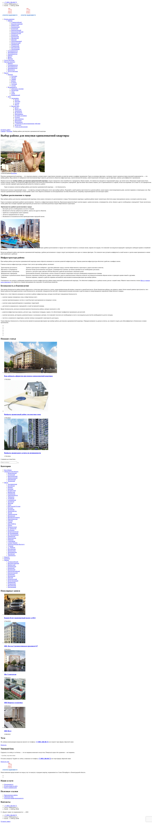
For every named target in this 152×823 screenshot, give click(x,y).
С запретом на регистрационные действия (27, 123)
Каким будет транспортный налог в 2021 (20, 618)
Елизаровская (12, 500)
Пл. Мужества (12, 528)
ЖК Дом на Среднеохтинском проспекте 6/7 (21, 646)
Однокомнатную (13, 51)
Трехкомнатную (12, 54)
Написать (3, 745)
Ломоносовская (12, 514)
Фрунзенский (15, 47)
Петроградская (12, 527)
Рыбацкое (11, 539)
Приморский (15, 44)
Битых (17, 107)
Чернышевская (12, 552)
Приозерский (12, 479)
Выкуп (6, 73)
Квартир (10, 74)
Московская (11, 516)
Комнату (10, 63)
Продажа (17, 101)
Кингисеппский (12, 476)
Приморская (11, 536)
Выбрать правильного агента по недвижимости (22, 453)
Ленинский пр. (12, 511)
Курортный (14, 28)
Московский (15, 38)
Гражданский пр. (13, 495)
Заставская (11, 501)
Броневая (10, 489)
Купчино (10, 508)
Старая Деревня (12, 543)
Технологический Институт (16, 544)
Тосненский (11, 481)
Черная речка (12, 550)
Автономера (15, 98)
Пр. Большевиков (13, 533)
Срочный (14, 84)
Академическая (12, 484)
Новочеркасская (12, 519)
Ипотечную (11, 70)
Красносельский (16, 30)
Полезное (14, 173)
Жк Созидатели (10, 674)
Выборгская (11, 492)
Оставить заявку (6, 129)
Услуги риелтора (13, 71)
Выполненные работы (11, 795)
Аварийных (18, 111)
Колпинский (15, 36)
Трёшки (13, 79)
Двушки (13, 77)
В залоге (13, 82)
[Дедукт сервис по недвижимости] (19, 16)
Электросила (11, 555)
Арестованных (19, 119)
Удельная (10, 546)
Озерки (10, 522)
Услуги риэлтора (9, 60)
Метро (10, 57)
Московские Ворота (14, 517)
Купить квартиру (9, 19)
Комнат (13, 81)
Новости (6, 557)
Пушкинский (15, 46)
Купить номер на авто (10, 786)
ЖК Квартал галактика (13, 703)
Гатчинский (11, 474)
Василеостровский (17, 24)
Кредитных (18, 120)
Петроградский (15, 43)
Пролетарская (12, 538)
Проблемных (19, 122)
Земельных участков (17, 89)
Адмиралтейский (16, 22)
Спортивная (11, 541)
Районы (10, 20)
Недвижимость (12, 87)
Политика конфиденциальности (13, 798)
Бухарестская (12, 490)
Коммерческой (15, 95)
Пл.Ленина (11, 530)
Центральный (15, 49)
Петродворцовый (16, 41)
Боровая (10, 487)
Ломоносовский (12, 478)
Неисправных (19, 114)
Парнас (10, 525)
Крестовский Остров (14, 506)
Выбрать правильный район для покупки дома (22, 414)
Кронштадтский (16, 33)
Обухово (10, 520)
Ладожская (11, 509)
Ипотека (10, 58)
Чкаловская (11, 554)
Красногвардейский (17, 32)
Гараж (13, 93)
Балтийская (11, 486)
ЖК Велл (7, 731)
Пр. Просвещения (13, 535)
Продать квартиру (9, 62)
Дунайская (11, 498)
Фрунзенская (12, 549)
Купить (17, 100)
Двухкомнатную (13, 52)
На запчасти (18, 112)
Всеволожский (12, 473)
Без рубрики (8, 470)
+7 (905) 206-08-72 (10, 2)
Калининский (15, 27)
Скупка (13, 85)
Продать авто (15, 106)
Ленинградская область (11, 471)
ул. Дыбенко (11, 547)
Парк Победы (12, 524)
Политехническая (13, 531)
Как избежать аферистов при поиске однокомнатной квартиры (28, 376)
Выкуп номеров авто (10, 787)
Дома (12, 92)
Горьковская (11, 493)
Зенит (9, 505)
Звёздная (10, 503)
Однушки (14, 76)
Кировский (14, 35)
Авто (9, 96)
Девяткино (11, 497)
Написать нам (5, 761)
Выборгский (15, 25)
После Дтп (18, 109)
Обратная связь (8, 796)
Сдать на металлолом (21, 126)
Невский (14, 39)
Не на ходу (18, 125)
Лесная (10, 512)
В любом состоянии (21, 115)
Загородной (14, 90)
